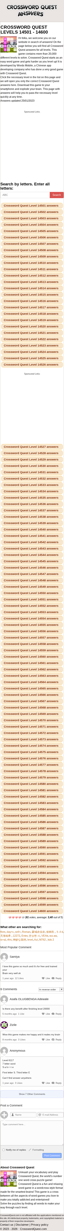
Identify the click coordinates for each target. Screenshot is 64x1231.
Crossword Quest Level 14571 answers (31, 726)
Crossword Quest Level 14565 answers (31, 688)
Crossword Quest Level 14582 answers (31, 796)
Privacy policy (39, 1224)
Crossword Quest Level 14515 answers (31, 294)
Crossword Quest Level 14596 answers (31, 885)
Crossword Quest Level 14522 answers (31, 339)
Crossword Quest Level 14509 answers (31, 256)
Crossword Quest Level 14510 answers (31, 262)
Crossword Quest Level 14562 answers (31, 669)
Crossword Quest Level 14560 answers (31, 656)
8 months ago (9, 1039)
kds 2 (51, 939)
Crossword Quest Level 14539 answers (31, 523)
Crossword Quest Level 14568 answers (31, 707)
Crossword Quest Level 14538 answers (31, 516)
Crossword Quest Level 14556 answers (31, 631)
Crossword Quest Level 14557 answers (31, 637)
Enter (24, 935)
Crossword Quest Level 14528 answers (31, 453)
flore (2, 931)
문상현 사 (34, 935)
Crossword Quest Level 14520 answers (31, 326)
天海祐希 (5, 935)
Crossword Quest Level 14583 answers (31, 803)
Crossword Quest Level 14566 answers (31, 694)
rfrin (9, 939)
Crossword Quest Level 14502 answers (31, 212)
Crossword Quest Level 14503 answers (31, 218)
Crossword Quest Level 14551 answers (31, 599)
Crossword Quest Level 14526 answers (31, 364)
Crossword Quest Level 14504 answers (31, 224)
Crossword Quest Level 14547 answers (31, 574)
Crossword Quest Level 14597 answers (31, 892)
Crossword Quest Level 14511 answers (31, 269)
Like (48, 978)
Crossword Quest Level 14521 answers (31, 332)
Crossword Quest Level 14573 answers (31, 739)
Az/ (36, 939)
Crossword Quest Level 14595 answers (31, 879)
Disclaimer (22, 1224)
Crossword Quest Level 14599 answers (31, 904)
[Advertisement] (32, 146)
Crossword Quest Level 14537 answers (31, 510)
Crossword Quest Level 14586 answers (31, 822)
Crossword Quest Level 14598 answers (31, 898)
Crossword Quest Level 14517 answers (31, 307)
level (30, 939)
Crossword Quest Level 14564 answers (31, 682)
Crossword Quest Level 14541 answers (31, 535)
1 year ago (8, 978)
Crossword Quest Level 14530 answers (31, 466)
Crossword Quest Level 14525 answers (31, 358)
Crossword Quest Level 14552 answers (31, 605)
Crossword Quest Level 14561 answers (31, 663)
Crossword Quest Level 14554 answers (31, 618)
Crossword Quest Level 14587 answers (31, 828)
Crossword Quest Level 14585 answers (31, 815)
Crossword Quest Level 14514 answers (31, 288)
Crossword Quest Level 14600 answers (31, 911)
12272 (16, 935)
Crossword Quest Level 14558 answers (31, 644)
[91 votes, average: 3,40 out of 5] (10, 917)
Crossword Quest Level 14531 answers (31, 472)
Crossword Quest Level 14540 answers (31, 529)
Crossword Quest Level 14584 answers (31, 809)
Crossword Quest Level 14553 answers (31, 612)
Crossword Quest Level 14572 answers (31, 733)
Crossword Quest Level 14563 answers (31, 675)
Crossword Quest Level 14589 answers (31, 841)
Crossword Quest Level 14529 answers (31, 459)
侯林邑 (50, 931)
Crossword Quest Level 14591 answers (31, 853)
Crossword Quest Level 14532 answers (31, 478)
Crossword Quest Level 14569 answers (31, 714)
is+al (3, 939)
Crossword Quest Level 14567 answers (31, 701)
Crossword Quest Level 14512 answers (31, 275)
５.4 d (59, 931)
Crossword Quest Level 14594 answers (31, 873)
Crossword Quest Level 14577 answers (31, 764)
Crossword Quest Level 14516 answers (31, 301)
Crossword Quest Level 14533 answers (31, 485)
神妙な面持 (19, 939)
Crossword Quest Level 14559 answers (31, 650)
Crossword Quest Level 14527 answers (31, 446)
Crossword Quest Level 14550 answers (31, 593)
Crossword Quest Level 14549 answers (31, 586)
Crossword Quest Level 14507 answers (31, 243)
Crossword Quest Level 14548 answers (31, 580)
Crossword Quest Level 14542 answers (31, 542)
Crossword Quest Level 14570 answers (31, 720)
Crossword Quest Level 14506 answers (31, 237)
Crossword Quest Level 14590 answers (31, 847)
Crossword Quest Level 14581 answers (31, 790)
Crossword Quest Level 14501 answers (31, 205)
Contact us (6, 1224)
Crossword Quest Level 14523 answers (31, 345)
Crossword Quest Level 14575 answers (31, 752)
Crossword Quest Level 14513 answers (31, 282)
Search (57, 195)
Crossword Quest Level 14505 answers (31, 231)
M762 (42, 939)
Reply (59, 978)
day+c (10, 931)
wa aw (53, 935)
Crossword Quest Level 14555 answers (31, 625)
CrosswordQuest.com (33, 1229)
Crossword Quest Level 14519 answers (31, 320)
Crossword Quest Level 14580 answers (31, 783)
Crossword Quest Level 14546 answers (31, 567)
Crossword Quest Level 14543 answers (31, 548)
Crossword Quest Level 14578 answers (31, 771)
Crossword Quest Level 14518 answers (31, 313)
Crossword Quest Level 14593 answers (31, 866)
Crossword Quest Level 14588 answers (31, 834)
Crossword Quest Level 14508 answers (31, 250)
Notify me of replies (15, 1149)
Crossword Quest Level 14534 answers (31, 491)
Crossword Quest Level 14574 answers (31, 745)
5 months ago (9, 1013)
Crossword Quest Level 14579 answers (31, 777)
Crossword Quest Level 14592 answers (31, 860)
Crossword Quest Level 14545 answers (31, 561)
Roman (26, 931)
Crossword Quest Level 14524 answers (31, 352)
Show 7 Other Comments (32, 1094)
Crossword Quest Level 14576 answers (31, 758)
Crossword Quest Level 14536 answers (31, 504)
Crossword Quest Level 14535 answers (31, 497)
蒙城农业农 (38, 931)
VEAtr (44, 935)
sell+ (18, 931)
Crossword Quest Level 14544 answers (31, 555)
